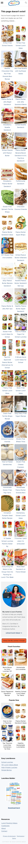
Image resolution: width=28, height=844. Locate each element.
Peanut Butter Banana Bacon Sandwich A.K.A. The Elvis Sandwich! (21, 155)
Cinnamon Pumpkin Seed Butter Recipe (7, 515)
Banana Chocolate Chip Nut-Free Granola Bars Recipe (7, 73)
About (3, 828)
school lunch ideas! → (14, 633)
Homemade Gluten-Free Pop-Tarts (7, 490)
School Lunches (7, 762)
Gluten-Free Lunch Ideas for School (7, 334)
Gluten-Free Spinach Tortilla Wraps (7, 209)
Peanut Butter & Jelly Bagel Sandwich (7, 101)
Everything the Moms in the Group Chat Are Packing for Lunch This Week (7, 572)
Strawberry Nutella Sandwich (7, 127)
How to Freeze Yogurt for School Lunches (20, 334)
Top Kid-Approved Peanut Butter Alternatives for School (7, 362)
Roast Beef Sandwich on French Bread (21, 569)
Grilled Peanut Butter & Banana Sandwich (21, 257)
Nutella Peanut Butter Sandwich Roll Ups (21, 283)
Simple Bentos (6, 770)
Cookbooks (5, 826)
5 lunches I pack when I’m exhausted (21, 541)
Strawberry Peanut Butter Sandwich (7, 183)
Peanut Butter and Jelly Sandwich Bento (21, 101)
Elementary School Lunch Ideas (21, 515)
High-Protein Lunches (9, 767)
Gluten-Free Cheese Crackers (20, 464)
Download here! (14, 808)
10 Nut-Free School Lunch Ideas (21, 45)
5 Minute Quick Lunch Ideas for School (20, 359)
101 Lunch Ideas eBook (9, 765)
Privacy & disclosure (9, 836)
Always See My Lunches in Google (14, 640)
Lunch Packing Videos (9, 823)
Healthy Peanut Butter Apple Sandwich (20, 308)
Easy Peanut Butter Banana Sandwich (7, 283)
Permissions (20, 836)
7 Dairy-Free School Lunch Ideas (7, 390)
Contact (4, 831)
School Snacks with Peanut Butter (7, 152)
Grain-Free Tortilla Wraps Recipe (7, 416)
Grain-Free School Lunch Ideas (21, 390)
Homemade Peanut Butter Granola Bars (21, 490)
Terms (14, 838)
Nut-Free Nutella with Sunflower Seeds (21, 71)
